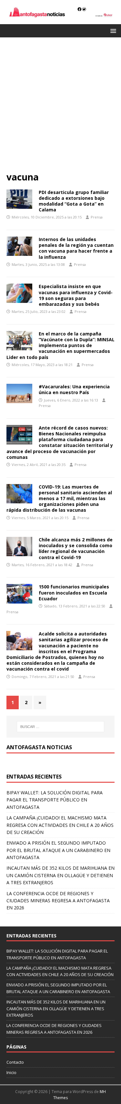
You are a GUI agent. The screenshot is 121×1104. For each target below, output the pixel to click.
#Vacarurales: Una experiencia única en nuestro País (74, 389)
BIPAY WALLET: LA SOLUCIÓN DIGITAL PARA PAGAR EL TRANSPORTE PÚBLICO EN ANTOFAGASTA (54, 799)
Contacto (15, 1062)
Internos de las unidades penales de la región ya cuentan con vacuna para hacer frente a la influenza (76, 248)
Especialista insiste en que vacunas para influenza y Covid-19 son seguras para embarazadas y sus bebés (76, 295)
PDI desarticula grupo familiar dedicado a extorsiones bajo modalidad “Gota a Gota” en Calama (74, 201)
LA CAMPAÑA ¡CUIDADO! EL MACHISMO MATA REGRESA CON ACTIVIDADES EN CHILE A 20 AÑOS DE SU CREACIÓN (60, 825)
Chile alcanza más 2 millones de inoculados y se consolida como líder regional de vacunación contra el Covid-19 (76, 548)
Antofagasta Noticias (39, 747)
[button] (112, 30)
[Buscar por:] (60, 726)
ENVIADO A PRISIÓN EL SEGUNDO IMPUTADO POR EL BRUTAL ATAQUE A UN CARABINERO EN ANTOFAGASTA (58, 850)
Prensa (97, 217)
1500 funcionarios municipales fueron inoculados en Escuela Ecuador (74, 592)
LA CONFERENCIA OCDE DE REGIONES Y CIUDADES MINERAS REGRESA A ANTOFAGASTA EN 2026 (58, 900)
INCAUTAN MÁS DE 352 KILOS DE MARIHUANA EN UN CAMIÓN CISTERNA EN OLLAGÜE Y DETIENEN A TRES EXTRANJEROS (60, 875)
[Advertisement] (60, 107)
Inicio (11, 1072)
